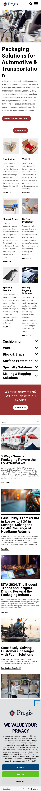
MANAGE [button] (20, 767)
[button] (37, 703)
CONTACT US (20, 130)
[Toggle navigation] (33, 4)
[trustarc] (34, 789)
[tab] (20, 341)
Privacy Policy (7, 789)
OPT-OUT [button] (20, 781)
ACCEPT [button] (20, 774)
